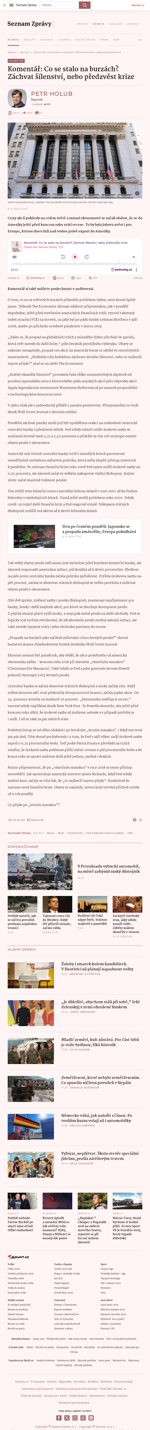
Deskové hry (119, 1361)
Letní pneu (104, 1361)
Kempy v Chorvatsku (65, 1305)
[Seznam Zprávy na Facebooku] (58, 1417)
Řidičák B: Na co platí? (113, 1319)
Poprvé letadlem (63, 1310)
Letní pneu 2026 (109, 1305)
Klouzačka (89, 1347)
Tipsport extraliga (110, 1278)
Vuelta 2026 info (63, 1269)
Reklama (106, 1382)
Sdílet (30, 112)
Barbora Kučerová (85, 974)
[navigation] (4, 5)
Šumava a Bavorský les (66, 1314)
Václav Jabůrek (82, 1125)
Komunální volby (17, 1293)
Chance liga (107, 1269)
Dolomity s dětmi (63, 1329)
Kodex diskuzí (78, 1396)
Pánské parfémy (83, 1365)
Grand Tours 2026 (63, 1293)
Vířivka (74, 1352)
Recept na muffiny (18, 1310)
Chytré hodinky (64, 1365)
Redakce (93, 1382)
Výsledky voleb (16, 1278)
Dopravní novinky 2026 (113, 1314)
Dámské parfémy (87, 1361)
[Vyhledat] (85, 5)
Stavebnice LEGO (66, 1361)
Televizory (133, 1361)
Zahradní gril (132, 1347)
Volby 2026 (14, 1269)
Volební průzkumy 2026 (20, 1274)
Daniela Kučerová (85, 1087)
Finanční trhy (75, 832)
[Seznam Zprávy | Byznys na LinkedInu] (91, 1417)
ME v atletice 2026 (111, 1283)
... (140, 38)
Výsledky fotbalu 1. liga (113, 1274)
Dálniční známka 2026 (113, 1310)
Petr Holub (52, 93)
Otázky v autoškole (111, 1324)
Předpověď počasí (56, 1339)
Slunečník (76, 1347)
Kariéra (52, 1382)
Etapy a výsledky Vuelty (67, 1274)
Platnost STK (107, 1329)
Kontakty (79, 1382)
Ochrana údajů (123, 1382)
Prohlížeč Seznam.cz (113, 1389)
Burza (50, 832)
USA (130, 832)
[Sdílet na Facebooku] (134, 820)
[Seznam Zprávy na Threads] (83, 1417)
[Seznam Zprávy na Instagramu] (75, 1417)
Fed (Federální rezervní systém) (105, 832)
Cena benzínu (96, 1339)
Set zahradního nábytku (110, 1347)
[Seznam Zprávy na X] (67, 1417)
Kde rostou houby (77, 1339)
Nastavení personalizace (73, 1403)
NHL (103, 1293)
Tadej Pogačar (61, 1283)
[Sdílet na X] (140, 820)
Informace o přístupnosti (37, 1389)
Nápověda (65, 1382)
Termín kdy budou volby (21, 1283)
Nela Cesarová (82, 1163)
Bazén (30, 1347)
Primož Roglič (61, 1288)
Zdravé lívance (16, 1314)
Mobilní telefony (46, 1361)
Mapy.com (38, 1339)
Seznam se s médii (55, 1396)
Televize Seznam (31, 1396)
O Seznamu (38, 1382)
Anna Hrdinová (83, 1012)
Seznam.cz (138, 5)
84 (41, 112)
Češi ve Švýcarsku (63, 1319)
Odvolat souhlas (117, 1396)
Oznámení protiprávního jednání (77, 1389)
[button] (75, 160)
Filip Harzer (80, 1049)
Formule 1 (106, 1288)
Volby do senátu (16, 1288)
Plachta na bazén (44, 1347)
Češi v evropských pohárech (121, 1339)
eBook (16, 112)
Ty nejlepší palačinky (19, 1305)
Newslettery (97, 1396)
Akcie (61, 832)
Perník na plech (16, 1329)
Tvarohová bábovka (18, 1319)
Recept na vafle (16, 1324)
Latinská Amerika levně (67, 1324)
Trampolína (62, 1347)
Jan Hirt (58, 1278)
